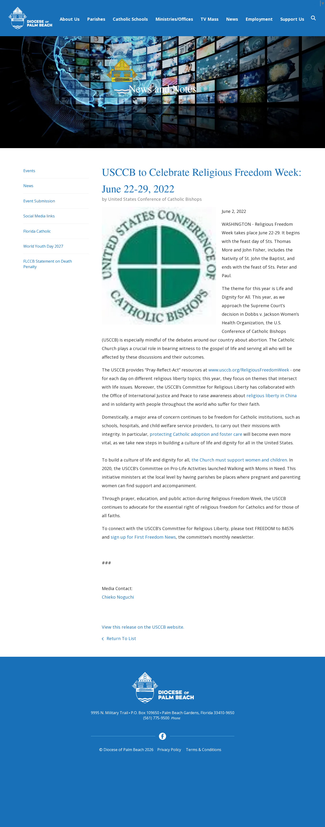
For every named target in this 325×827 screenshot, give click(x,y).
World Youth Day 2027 (43, 246)
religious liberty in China (271, 395)
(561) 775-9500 (156, 718)
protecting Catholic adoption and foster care (196, 434)
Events (29, 170)
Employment (259, 19)
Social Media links (39, 216)
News (232, 19)
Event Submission (39, 201)
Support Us (292, 19)
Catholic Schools (130, 19)
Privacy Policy (169, 749)
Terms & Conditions (203, 749)
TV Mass (209, 19)
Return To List (120, 638)
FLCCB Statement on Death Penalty (47, 264)
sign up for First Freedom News (143, 537)
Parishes (96, 19)
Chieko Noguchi (118, 597)
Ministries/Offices (174, 19)
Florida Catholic (37, 231)
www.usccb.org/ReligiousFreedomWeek (248, 370)
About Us (69, 19)
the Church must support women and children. (240, 460)
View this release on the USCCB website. (143, 627)
